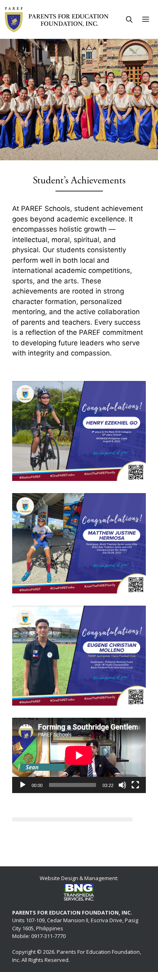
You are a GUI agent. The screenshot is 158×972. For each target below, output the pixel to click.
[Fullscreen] (135, 785)
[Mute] (122, 785)
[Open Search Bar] (129, 19)
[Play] (23, 785)
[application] (79, 755)
